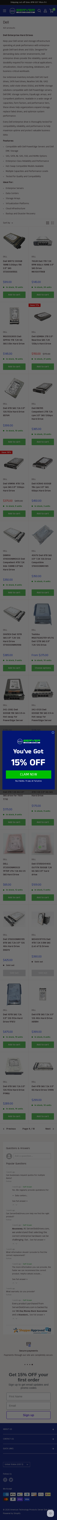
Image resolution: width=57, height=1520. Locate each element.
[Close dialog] (53, 732)
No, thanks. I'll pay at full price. (28, 781)
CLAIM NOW (28, 774)
